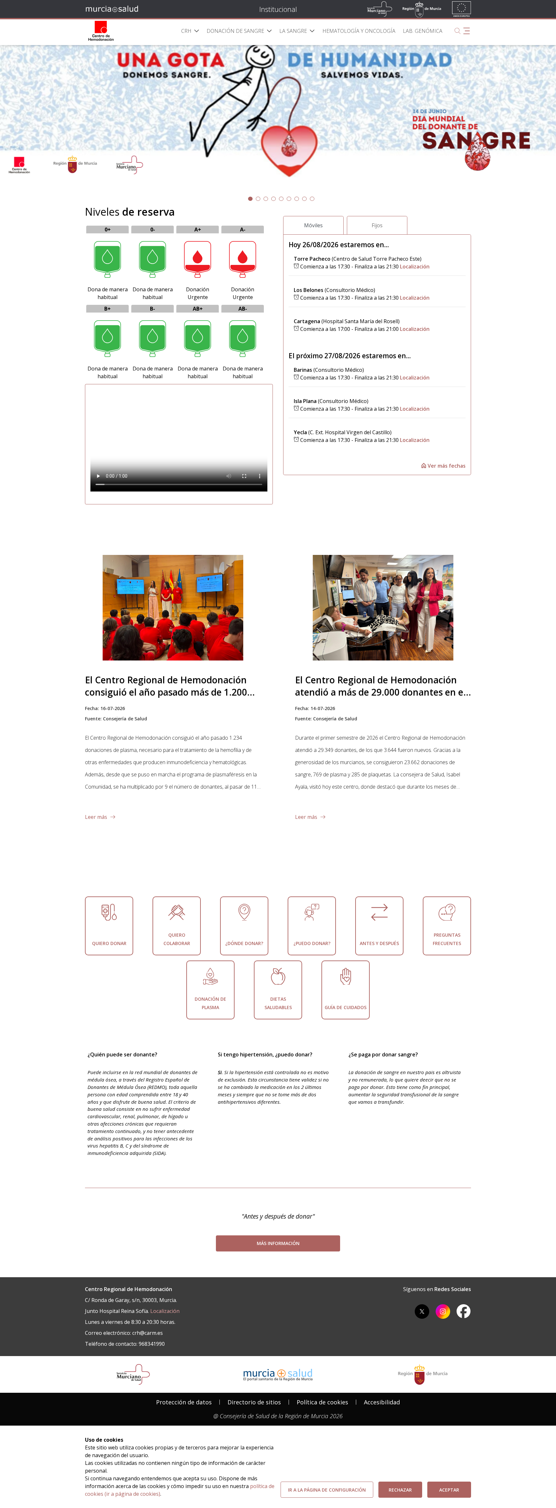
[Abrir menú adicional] (466, 31)
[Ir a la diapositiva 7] (304, 199)
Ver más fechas (446, 465)
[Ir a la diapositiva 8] (312, 199)
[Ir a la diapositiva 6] (296, 199)
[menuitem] (190, 30)
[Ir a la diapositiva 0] (250, 199)
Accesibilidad (382, 1402)
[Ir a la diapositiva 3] (273, 199)
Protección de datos (184, 1402)
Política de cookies (322, 1402)
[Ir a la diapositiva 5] (289, 199)
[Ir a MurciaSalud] (113, 9)
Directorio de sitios (254, 1402)
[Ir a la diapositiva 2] (266, 199)
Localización (415, 266)
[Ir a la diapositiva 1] (258, 199)
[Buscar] (457, 31)
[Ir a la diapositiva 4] (281, 199)
